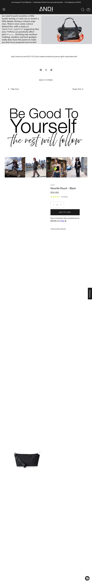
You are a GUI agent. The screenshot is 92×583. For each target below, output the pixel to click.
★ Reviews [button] (90, 294)
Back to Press (46, 80)
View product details (58, 229)
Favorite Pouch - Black (63, 188)
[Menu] (3, 9)
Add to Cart (65, 212)
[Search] (82, 9)
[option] (46, 127)
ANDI (52, 185)
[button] (14, 452)
